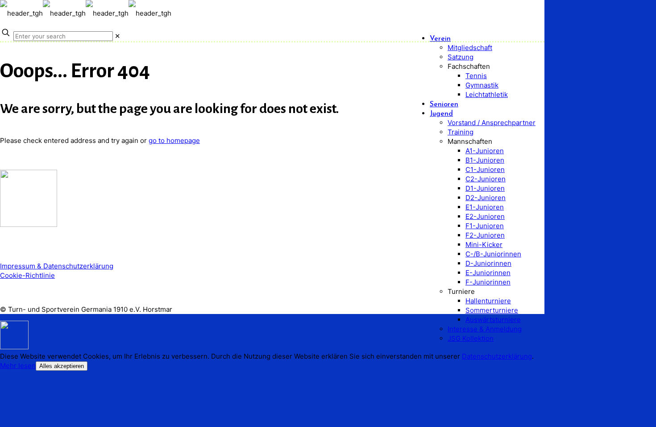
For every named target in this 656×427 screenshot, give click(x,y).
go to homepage (174, 140)
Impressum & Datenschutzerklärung (56, 266)
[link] (117, 36)
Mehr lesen (18, 365)
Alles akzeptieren (61, 366)
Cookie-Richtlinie (27, 275)
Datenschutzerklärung (497, 356)
